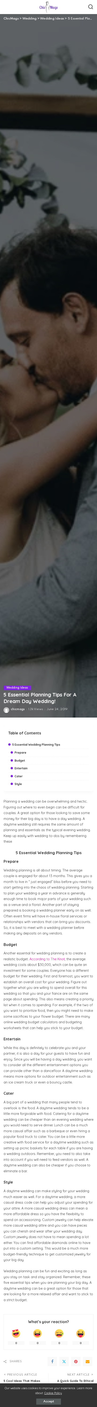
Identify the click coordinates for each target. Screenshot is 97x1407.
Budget (20, 760)
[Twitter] (64, 1361)
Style (18, 784)
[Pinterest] (76, 1361)
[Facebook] (52, 1361)
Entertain (21, 768)
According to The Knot (47, 959)
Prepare (20, 752)
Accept (48, 1401)
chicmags (18, 709)
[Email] (87, 1361)
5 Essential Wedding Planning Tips (36, 744)
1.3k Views (35, 709)
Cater (19, 776)
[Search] (90, 7)
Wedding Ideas (17, 687)
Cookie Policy (53, 1393)
